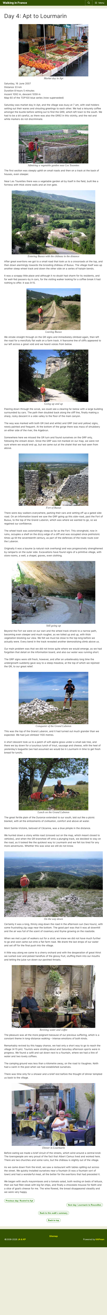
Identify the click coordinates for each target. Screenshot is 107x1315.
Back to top (53, 1220)
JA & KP (22, 1239)
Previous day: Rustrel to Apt (19, 1201)
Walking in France (15, 2)
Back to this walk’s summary (53, 1213)
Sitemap (53, 1236)
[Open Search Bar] (89, 3)
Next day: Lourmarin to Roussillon (84, 1205)
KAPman (100, 1239)
